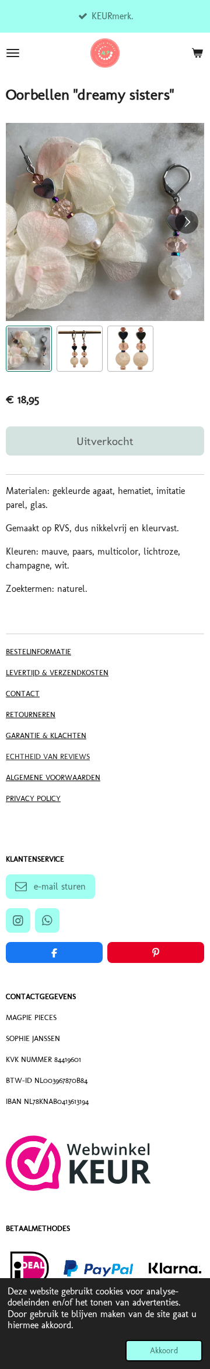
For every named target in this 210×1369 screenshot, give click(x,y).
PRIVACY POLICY (33, 798)
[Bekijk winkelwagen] (197, 53)
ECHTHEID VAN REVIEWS (48, 756)
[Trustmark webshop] (78, 1187)
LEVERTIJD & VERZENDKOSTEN (57, 672)
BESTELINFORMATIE (38, 651)
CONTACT (23, 693)
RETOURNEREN (30, 714)
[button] (29, 349)
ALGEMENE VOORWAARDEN (53, 777)
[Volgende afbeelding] (186, 222)
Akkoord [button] (164, 1350)
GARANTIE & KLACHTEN (46, 735)
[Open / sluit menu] (13, 53)
